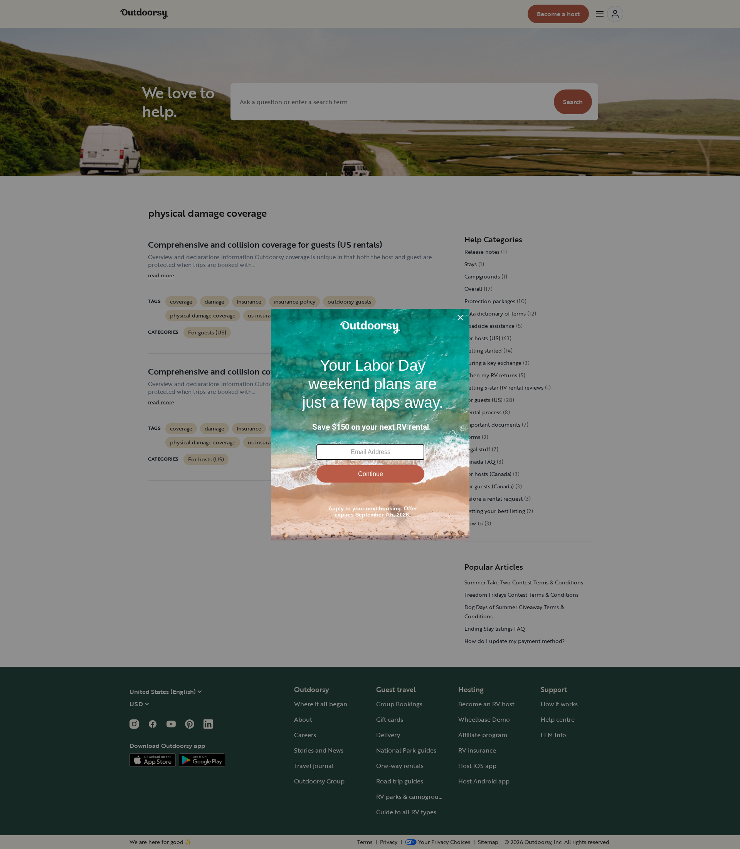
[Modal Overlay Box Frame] (370, 424)
